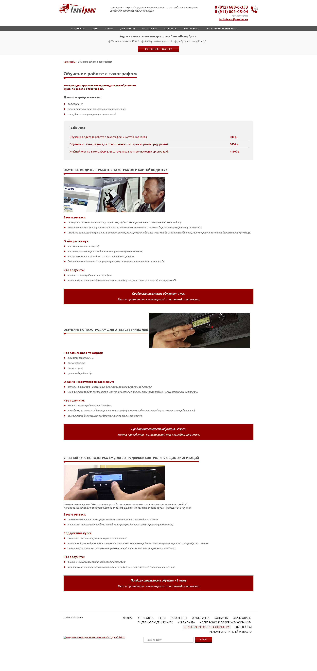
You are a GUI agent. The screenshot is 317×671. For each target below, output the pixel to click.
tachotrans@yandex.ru (233, 19)
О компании (149, 28)
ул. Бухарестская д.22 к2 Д (191, 41)
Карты (109, 28)
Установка (77, 28)
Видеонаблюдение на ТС (222, 28)
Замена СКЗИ (243, 627)
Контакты (170, 28)
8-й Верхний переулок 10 (158, 41)
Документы (127, 28)
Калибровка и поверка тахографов (225, 622)
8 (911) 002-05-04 (231, 11)
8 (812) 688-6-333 (231, 7)
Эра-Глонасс (191, 28)
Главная (127, 617)
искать (203, 639)
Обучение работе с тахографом (206, 627)
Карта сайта (186, 622)
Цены (95, 28)
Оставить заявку (158, 49)
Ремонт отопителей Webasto (230, 631)
